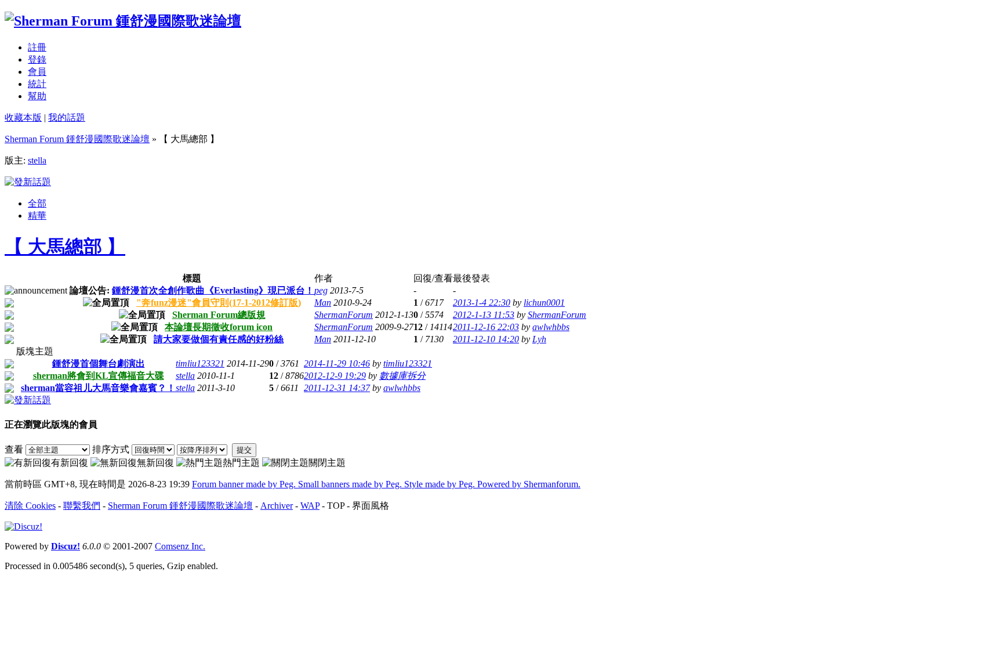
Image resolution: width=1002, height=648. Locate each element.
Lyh (539, 339)
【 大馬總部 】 (65, 246)
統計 (37, 84)
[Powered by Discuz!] (23, 526)
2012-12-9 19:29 (335, 376)
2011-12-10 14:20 (486, 339)
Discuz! (65, 546)
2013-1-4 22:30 (481, 302)
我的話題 (66, 117)
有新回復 (69, 463)
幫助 (37, 96)
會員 (37, 72)
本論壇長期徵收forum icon (219, 327)
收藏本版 (23, 117)
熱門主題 (241, 463)
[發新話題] (28, 182)
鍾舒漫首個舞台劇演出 (98, 363)
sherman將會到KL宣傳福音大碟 (98, 376)
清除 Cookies (30, 506)
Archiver (276, 506)
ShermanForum (343, 315)
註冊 (37, 47)
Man (322, 302)
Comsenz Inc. (180, 546)
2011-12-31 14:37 (337, 388)
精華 (37, 215)
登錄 (37, 59)
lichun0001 (544, 302)
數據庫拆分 (402, 376)
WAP (310, 506)
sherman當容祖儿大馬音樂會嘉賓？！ (98, 388)
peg (321, 290)
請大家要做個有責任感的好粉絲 (219, 339)
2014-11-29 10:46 (337, 363)
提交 (244, 450)
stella (37, 160)
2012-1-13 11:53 (483, 315)
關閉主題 (327, 463)
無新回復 (155, 463)
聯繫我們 (81, 506)
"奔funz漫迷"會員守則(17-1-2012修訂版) (218, 302)
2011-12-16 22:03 (486, 327)
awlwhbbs (550, 327)
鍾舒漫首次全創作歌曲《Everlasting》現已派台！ (213, 290)
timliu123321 (200, 363)
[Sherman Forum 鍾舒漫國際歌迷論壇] (123, 20)
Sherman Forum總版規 (219, 315)
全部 (37, 203)
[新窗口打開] (9, 304)
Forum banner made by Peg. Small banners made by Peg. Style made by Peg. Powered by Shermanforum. (386, 484)
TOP (335, 506)
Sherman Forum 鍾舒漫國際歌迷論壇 (77, 139)
